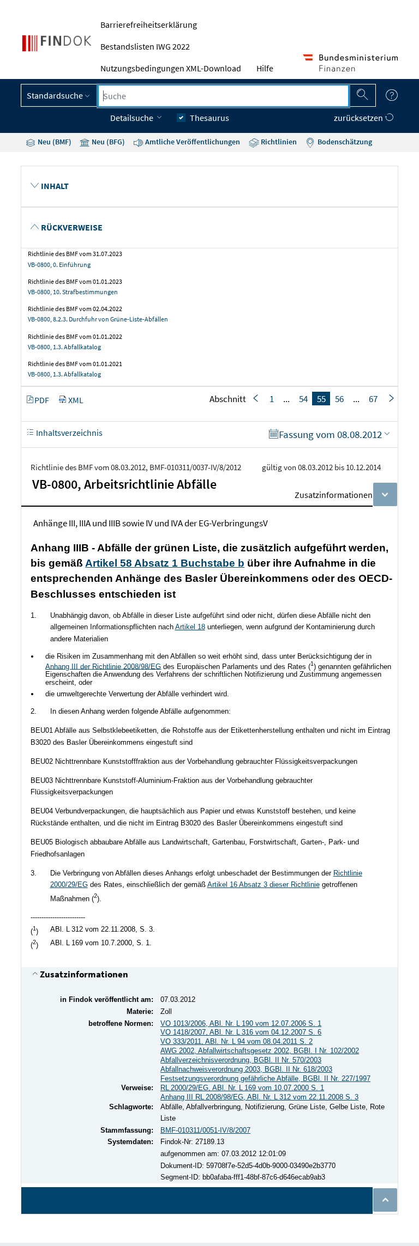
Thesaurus (209, 117)
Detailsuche (132, 117)
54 (303, 399)
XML (75, 399)
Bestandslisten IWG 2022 (145, 46)
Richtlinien (278, 142)
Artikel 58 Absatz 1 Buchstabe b (164, 563)
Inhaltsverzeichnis (68, 432)
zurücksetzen (359, 117)
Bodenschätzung (344, 142)
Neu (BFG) (107, 142)
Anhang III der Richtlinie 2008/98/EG (103, 666)
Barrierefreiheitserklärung (148, 24)
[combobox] (223, 96)
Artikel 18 (190, 627)
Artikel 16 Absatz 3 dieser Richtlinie (263, 884)
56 (339, 399)
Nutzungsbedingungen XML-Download (170, 68)
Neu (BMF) (53, 142)
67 (373, 399)
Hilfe (264, 68)
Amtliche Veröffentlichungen (191, 142)
